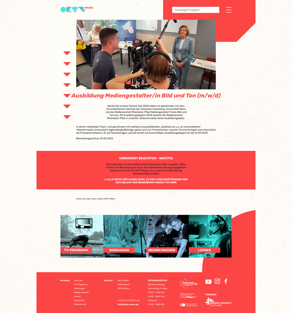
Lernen (77, 296)
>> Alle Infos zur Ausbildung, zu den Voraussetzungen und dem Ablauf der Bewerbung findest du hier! (146, 181)
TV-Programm (81, 284)
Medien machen (81, 292)
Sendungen (79, 288)
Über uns (78, 280)
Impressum (79, 300)
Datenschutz (80, 304)
